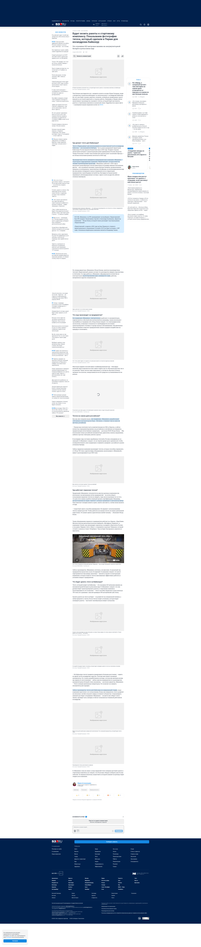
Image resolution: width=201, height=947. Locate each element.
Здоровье (77, 866)
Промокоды (124, 21)
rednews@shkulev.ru (70, 906)
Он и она (115, 849)
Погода (72, 21)
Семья (114, 866)
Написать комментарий (84, 56)
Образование (98, 866)
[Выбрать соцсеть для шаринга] (122, 56)
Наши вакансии (56, 854)
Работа (115, 859)
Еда (75, 861)
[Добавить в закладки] (118, 56)
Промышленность (94, 789)
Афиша (88, 21)
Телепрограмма (80, 21)
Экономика (134, 859)
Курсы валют (102, 21)
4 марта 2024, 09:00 (77, 52)
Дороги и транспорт (80, 859)
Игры (118, 21)
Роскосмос (84, 789)
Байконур (76, 789)
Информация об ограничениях (108, 906)
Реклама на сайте (57, 849)
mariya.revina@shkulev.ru (57, 915)
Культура (97, 854)
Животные (77, 864)
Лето (96, 856)
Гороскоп (94, 21)
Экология (133, 856)
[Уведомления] (144, 24)
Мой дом (97, 859)
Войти (78, 831)
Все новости (60, 32)
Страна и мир (134, 854)
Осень (114, 851)
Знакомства (65, 21)
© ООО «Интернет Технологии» (77, 918)
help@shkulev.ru (62, 908)
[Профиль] (148, 24)
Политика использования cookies (109, 908)
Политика (115, 854)
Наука (96, 861)
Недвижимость (56, 21)
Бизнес (76, 851)
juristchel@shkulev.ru (87, 907)
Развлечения (116, 861)
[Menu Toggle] (53, 24)
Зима (96, 849)
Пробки (109, 21)
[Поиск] (141, 24)
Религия (115, 864)
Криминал (98, 851)
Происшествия (117, 856)
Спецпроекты (134, 861)
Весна (76, 854)
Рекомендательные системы (107, 910)
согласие (9, 937)
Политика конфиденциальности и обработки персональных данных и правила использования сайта (124, 913)
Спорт (132, 849)
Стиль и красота (135, 851)
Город (76, 856)
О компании (55, 851)
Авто (75, 849)
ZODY (114, 21)
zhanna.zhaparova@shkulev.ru (58, 912)
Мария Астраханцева (84, 783)
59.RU (101, 105)
